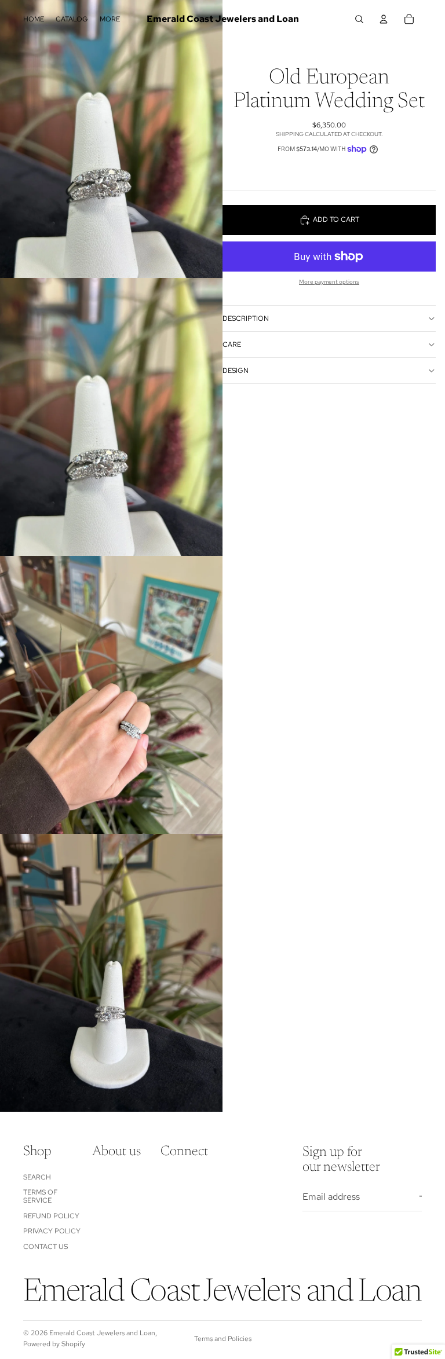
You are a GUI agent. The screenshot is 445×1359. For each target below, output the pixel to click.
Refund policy (51, 1216)
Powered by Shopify (54, 1344)
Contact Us (45, 1246)
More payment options (329, 281)
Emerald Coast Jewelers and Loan (102, 1333)
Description (245, 318)
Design (235, 370)
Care (231, 344)
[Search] (359, 19)
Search (37, 1177)
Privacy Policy (52, 1231)
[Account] (383, 19)
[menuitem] (110, 19)
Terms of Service (40, 1196)
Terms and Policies (222, 1338)
